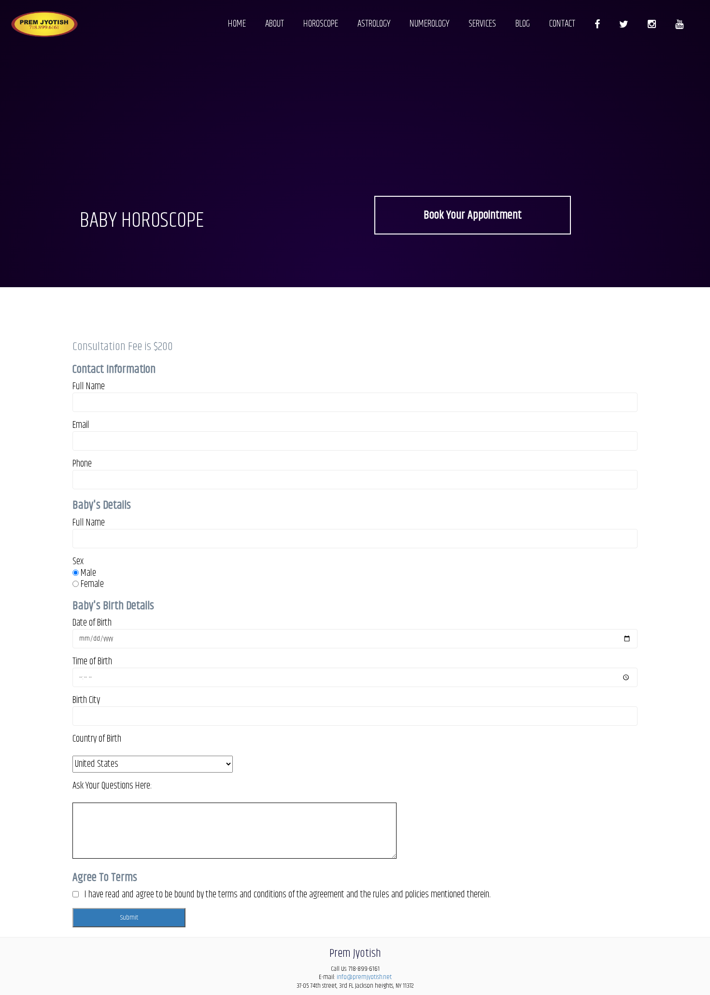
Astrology (373, 23)
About (274, 23)
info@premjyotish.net (364, 977)
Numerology (429, 23)
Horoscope (320, 23)
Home (237, 23)
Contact (562, 23)
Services (482, 23)
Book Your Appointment (473, 215)
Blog (522, 23)
